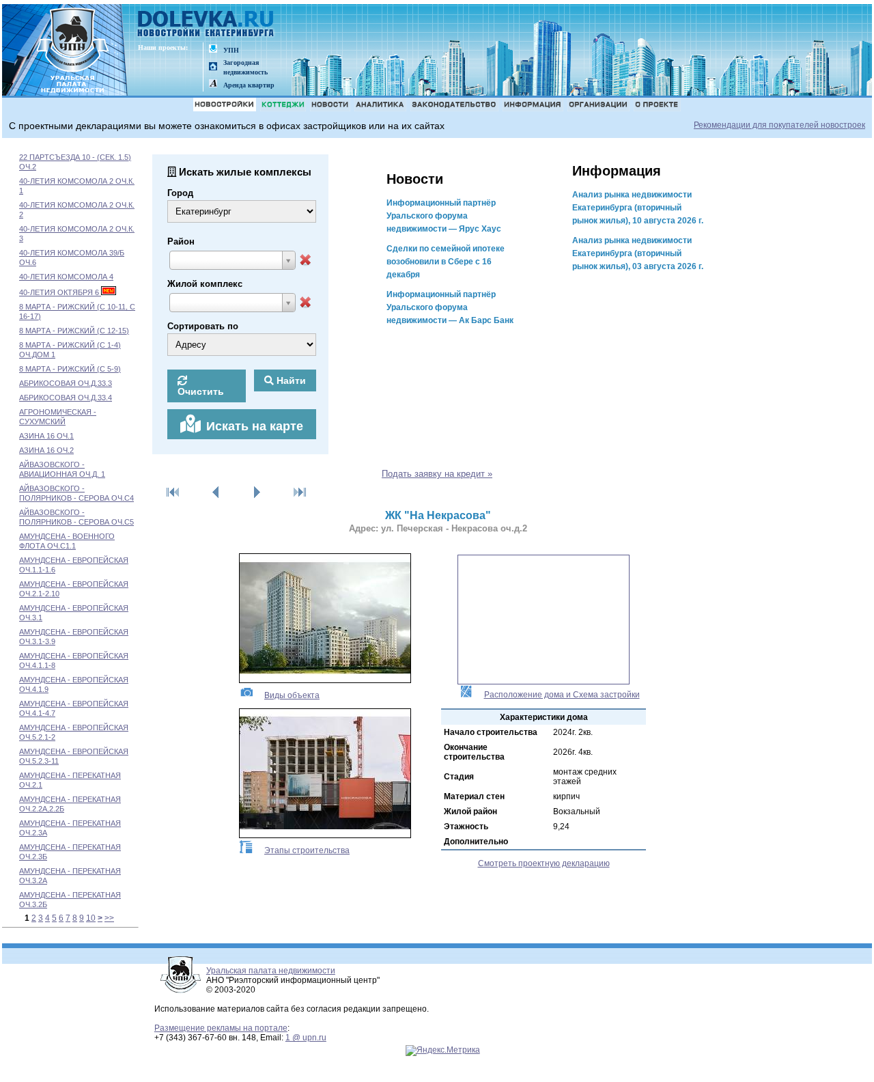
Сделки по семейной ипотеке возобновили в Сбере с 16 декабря (445, 261)
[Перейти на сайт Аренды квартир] (213, 84)
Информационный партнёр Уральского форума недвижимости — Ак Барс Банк (449, 307)
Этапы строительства (307, 850)
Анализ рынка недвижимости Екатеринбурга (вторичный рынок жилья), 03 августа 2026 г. (637, 253)
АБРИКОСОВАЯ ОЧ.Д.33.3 (65, 383)
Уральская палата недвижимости (270, 970)
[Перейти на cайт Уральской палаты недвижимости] (213, 49)
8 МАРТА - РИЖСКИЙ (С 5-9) (70, 369)
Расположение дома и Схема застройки (562, 694)
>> (109, 918)
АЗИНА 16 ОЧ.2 (46, 450)
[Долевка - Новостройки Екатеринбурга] (206, 25)
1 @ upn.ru (305, 1037)
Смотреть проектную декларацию (544, 863)
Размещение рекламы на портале (220, 1028)
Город (180, 193)
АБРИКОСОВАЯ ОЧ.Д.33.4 (65, 397)
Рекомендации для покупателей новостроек (779, 125)
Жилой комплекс (204, 284)
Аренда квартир (248, 85)
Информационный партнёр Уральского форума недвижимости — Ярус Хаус (443, 216)
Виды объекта (292, 695)
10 (91, 918)
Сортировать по (202, 326)
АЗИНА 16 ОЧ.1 (46, 436)
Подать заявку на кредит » (437, 474)
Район (181, 241)
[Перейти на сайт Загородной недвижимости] (213, 67)
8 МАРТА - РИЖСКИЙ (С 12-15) (74, 331)
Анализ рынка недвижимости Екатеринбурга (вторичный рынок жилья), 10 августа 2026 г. (637, 207)
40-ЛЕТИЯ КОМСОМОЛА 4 (66, 277)
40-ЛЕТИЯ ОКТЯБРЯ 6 (60, 292)
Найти (290, 380)
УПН (231, 50)
